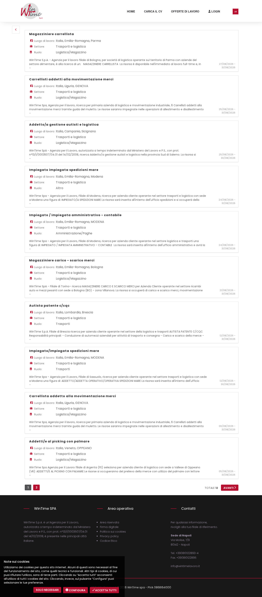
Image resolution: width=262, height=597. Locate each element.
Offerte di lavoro (185, 11)
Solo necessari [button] (47, 590)
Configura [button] (76, 590)
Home (131, 11)
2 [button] (36, 487)
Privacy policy (109, 536)
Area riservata (109, 522)
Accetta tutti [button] (105, 590)
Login (215, 11)
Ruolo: (38, 52)
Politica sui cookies (113, 532)
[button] (16, 30)
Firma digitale (109, 527)
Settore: (39, 47)
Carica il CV (153, 11)
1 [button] (28, 487)
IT (236, 11)
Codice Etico (108, 541)
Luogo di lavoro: (44, 41)
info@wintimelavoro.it (185, 566)
